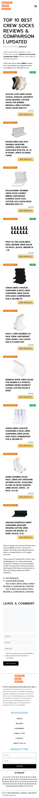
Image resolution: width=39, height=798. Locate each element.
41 (18, 782)
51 (9, 784)
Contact (20, 738)
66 (15, 786)
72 (30, 786)
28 (22, 779)
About (20, 719)
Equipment (19, 728)
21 (5, 779)
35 (3, 782)
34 (36, 779)
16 (29, 777)
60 (30, 784)
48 (36, 782)
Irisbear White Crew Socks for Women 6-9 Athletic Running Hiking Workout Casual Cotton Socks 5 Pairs (19, 385)
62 (35, 784)
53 (13, 784)
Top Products (12, 578)
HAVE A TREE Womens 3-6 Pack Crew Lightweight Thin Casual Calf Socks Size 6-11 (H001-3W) (18, 337)
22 (7, 779)
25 (15, 779)
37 (8, 782)
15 (27, 777)
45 (28, 782)
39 (13, 782)
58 (25, 784)
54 (16, 784)
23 (10, 779)
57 (23, 784)
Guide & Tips (19, 733)
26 (17, 779)
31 (29, 779)
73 (32, 786)
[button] (35, 6)
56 (21, 784)
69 (22, 786)
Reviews (19, 723)
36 (6, 782)
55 (18, 784)
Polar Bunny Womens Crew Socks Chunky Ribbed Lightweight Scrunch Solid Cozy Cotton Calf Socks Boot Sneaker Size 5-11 (19, 197)
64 (10, 786)
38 (11, 782)
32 (31, 779)
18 (33, 777)
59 (28, 784)
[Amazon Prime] (30, 111)
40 (16, 782)
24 (12, 779)
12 (20, 777)
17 (31, 777)
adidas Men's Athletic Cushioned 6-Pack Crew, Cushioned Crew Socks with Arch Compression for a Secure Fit (18, 293)
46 (30, 782)
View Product (25, 114)
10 (16, 777)
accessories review (15, 581)
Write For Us (20, 743)
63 (7, 786)
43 (23, 782)
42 (20, 782)
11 (18, 777)
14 (24, 777)
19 (35, 777)
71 (27, 786)
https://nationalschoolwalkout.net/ (19, 687)
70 (25, 786)
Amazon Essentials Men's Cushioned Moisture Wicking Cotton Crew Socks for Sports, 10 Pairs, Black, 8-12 (19, 528)
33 (34, 779)
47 (33, 782)
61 (33, 784)
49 (4, 784)
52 (11, 784)
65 (12, 786)
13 (22, 777)
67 (17, 786)
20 (3, 779)
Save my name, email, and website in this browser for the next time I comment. (20, 655)
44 (25, 782)
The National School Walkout (22, 793)
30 (27, 779)
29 (24, 779)
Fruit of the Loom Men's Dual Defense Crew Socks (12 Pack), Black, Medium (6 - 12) (19, 245)
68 (20, 786)
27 (19, 779)
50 (6, 784)
